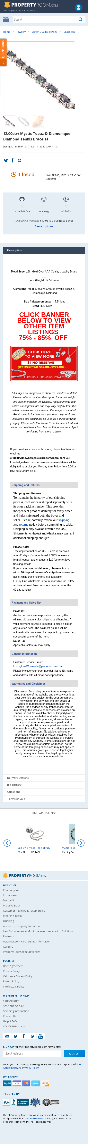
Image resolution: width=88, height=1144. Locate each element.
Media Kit (9, 900)
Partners (8, 936)
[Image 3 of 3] (38, 121)
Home (6, 32)
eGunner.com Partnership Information (27, 941)
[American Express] (36, 1083)
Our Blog (8, 921)
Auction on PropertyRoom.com (22, 926)
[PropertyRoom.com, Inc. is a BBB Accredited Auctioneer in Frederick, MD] (16, 1101)
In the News (10, 895)
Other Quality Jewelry (44, 32)
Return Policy (11, 981)
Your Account (11, 1001)
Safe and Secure (13, 1006)
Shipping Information (16, 1011)
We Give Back (11, 905)
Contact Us (9, 1016)
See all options (44, 226)
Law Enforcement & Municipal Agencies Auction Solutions (38, 931)
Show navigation (7, 19)
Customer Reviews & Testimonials (24, 910)
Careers (8, 946)
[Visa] (17, 1083)
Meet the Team (12, 916)
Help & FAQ (10, 1021)
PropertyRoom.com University (21, 952)
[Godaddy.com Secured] (51, 1102)
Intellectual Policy (13, 986)
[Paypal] (7, 1083)
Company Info (11, 890)
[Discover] (45, 1083)
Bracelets (69, 32)
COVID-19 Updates (14, 1026)
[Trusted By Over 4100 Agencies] (36, 1102)
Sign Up (74, 1054)
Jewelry (21, 32)
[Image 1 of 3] (44, 77)
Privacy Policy (11, 971)
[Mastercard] (26, 1083)
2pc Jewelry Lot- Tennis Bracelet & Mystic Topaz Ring (47, 847)
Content (4, 52)
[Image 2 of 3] (23, 121)
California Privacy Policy (18, 976)
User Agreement (13, 966)
